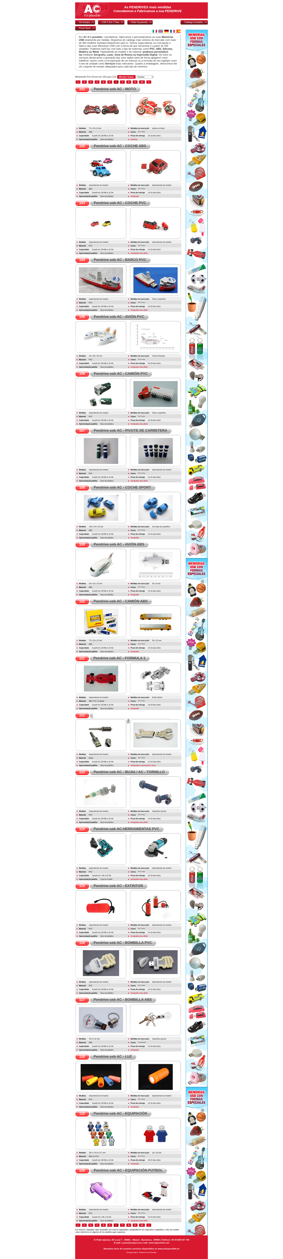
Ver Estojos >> (86, 22)
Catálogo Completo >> (195, 22)
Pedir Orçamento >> (141, 22)
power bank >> (87, 28)
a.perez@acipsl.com (131, 1243)
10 (142, 82)
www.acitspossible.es (169, 1248)
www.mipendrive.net (159, 1243)
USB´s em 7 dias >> (113, 22)
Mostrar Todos (126, 77)
